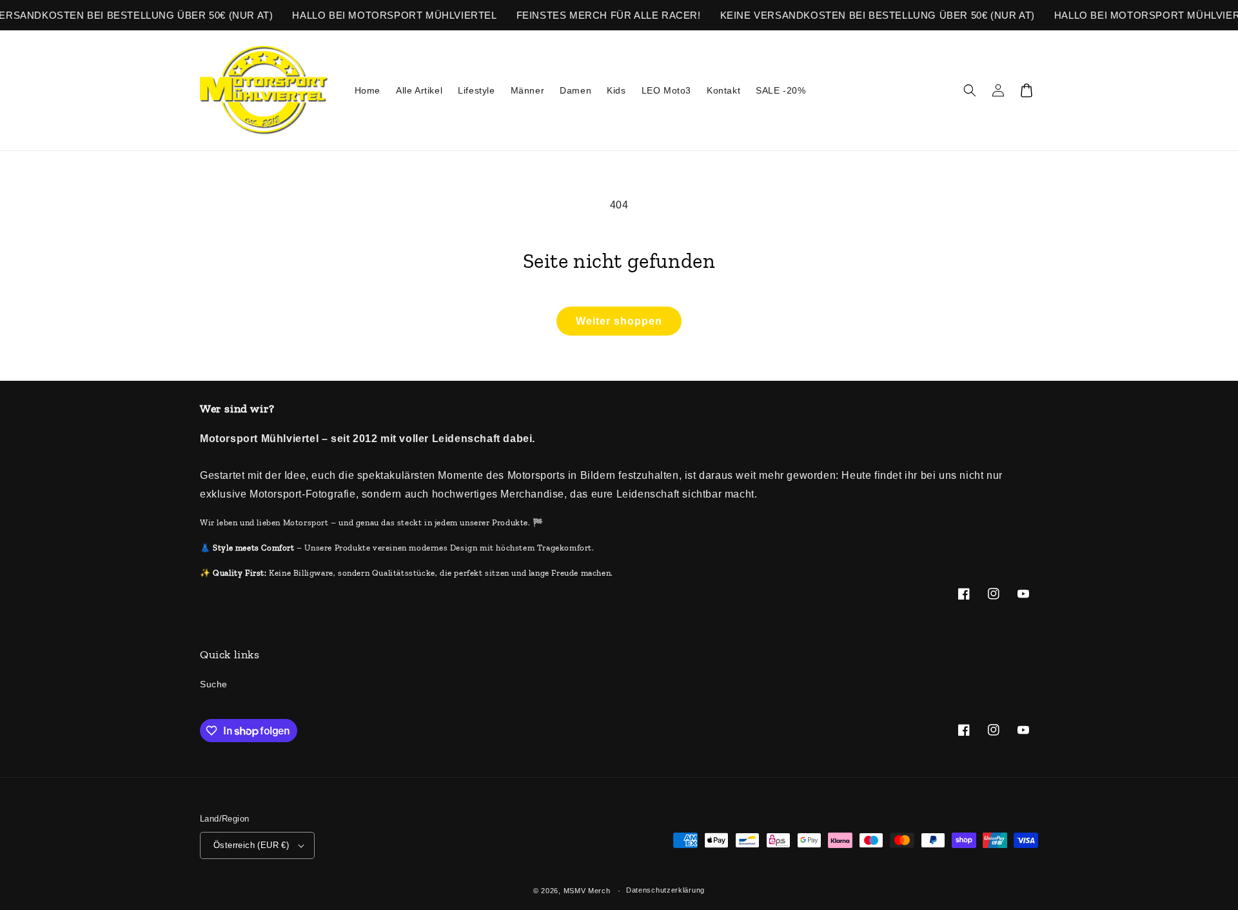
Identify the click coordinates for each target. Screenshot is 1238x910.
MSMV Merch (587, 891)
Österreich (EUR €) (251, 845)
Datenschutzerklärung (665, 890)
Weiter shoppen (619, 321)
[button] (970, 90)
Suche (214, 684)
